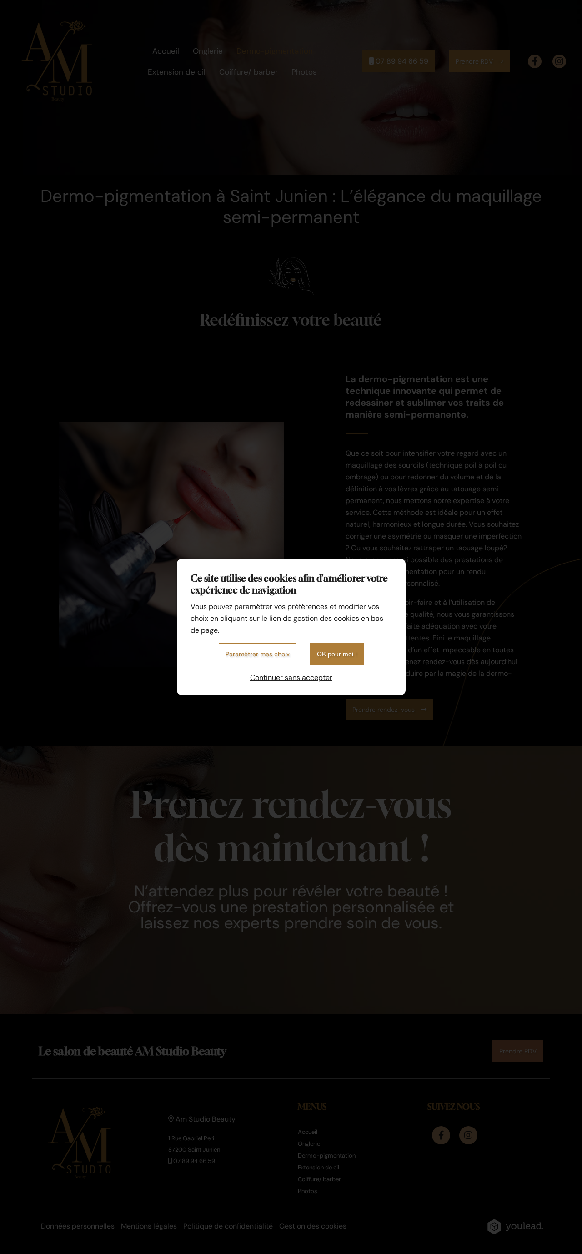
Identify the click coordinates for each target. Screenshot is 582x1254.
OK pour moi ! (337, 654)
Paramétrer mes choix (258, 654)
